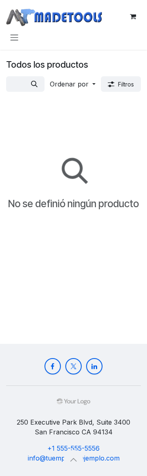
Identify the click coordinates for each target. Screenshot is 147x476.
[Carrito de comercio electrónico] (133, 16)
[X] (73, 366)
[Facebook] (53, 366)
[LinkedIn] (94, 366)
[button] (72, 84)
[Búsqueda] (34, 84)
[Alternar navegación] (14, 37)
